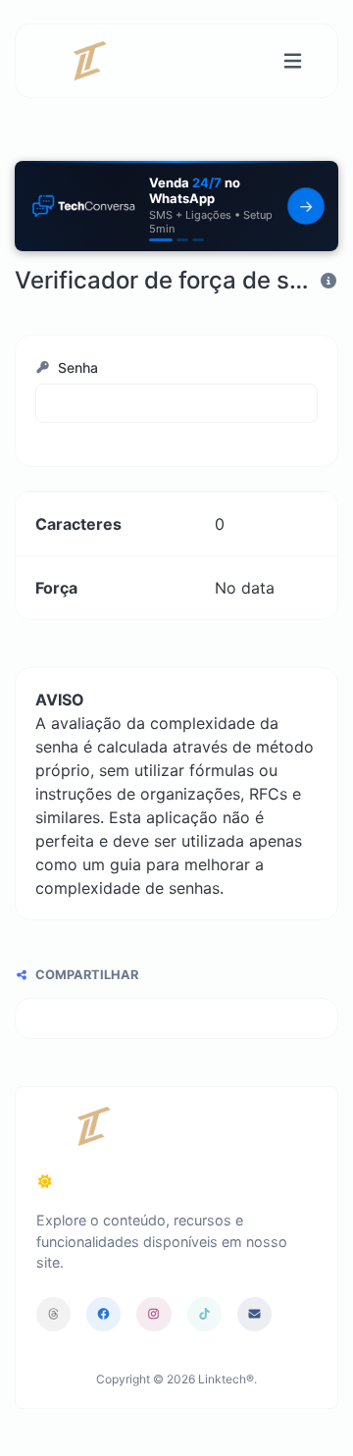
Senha (76, 367)
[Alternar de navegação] (293, 61)
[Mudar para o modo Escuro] (45, 1181)
